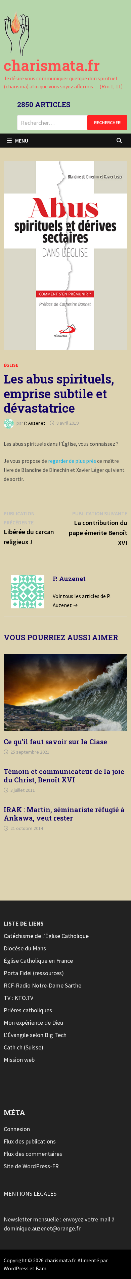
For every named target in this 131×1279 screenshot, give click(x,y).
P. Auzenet (34, 423)
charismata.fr (52, 65)
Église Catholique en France (38, 960)
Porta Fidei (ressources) (34, 973)
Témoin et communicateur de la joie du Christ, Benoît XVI (64, 775)
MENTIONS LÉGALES (30, 1193)
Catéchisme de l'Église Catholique (46, 936)
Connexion (17, 1129)
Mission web (19, 1059)
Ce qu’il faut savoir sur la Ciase (55, 741)
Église (11, 365)
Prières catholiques (28, 1010)
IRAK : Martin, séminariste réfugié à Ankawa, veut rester (64, 813)
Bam (41, 1268)
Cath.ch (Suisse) (23, 1047)
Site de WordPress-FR (31, 1166)
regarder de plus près (71, 460)
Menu (21, 140)
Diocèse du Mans (25, 948)
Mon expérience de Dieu (33, 1022)
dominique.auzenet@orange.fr (42, 1228)
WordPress (16, 1268)
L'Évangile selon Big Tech (35, 1035)
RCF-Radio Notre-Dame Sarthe (42, 985)
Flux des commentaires (33, 1154)
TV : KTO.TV (18, 998)
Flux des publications (30, 1141)
